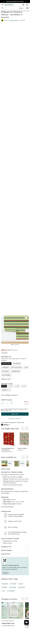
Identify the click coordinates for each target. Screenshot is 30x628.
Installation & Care (15, 547)
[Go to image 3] (13, 344)
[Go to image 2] (12, 344)
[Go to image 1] (11, 344)
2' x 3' (23, 386)
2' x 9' (10, 386)
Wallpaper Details (7, 379)
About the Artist (15, 554)
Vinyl (26, 367)
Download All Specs (7, 507)
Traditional (5, 367)
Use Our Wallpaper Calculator (10, 395)
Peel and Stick (6, 363)
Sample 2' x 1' (6, 390)
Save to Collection (15, 418)
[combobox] (21, 8)
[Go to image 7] (16, 344)
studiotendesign (13, 20)
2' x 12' (4, 386)
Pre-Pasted (17, 363)
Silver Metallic (6, 375)
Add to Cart (15, 414)
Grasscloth (5, 371)
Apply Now (5, 573)
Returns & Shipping (15, 550)
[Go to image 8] (17, 344)
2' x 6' (17, 386)
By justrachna (20, 450)
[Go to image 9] (18, 344)
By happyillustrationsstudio (6, 451)
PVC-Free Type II (17, 367)
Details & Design (15, 469)
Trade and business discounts (15, 1)
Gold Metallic (15, 371)
